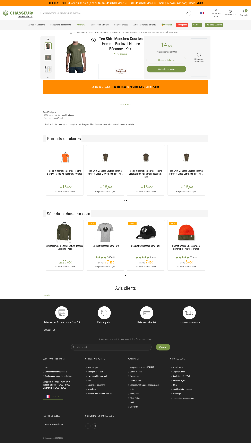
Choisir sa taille (165, 60)
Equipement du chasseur (60, 24)
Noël (132, 402)
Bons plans (182, 24)
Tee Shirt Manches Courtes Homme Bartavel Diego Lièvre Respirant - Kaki (105, 172)
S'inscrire (163, 347)
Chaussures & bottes (100, 24)
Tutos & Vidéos (215, 24)
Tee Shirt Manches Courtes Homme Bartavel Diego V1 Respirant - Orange (64, 172)
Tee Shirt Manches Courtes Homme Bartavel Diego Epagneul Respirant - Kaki (146, 173)
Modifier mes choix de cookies (100, 393)
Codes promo (135, 380)
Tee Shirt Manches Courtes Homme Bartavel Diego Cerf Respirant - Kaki (186, 172)
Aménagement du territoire (144, 24)
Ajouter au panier (167, 69)
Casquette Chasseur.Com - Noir (145, 246)
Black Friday (135, 398)
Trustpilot (46, 295)
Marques (196, 24)
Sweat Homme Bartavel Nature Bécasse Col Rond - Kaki (64, 247)
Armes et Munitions (36, 24)
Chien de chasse (121, 24)
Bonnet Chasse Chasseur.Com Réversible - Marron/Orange (186, 247)
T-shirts (115, 32)
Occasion (168, 24)
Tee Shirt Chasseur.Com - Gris (105, 246)
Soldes (132, 389)
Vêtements (81, 24)
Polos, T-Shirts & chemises (98, 32)
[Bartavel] (120, 71)
